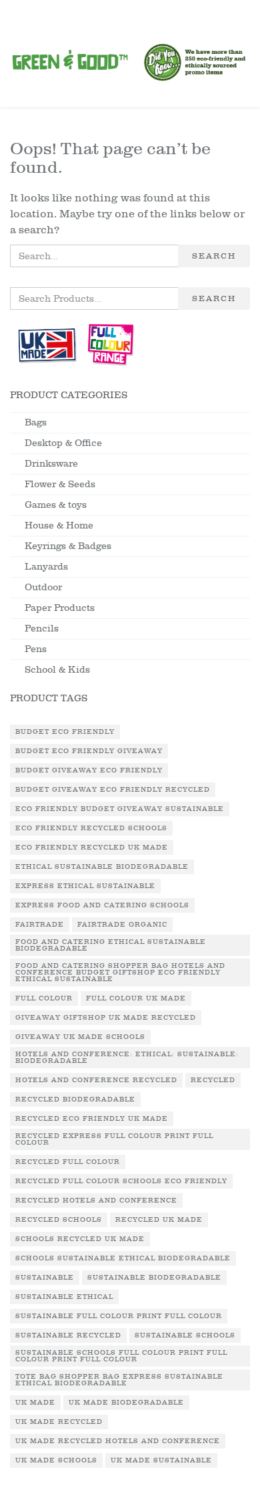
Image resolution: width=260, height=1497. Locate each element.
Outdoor (43, 587)
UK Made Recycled (59, 1422)
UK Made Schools (56, 1460)
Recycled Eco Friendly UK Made (91, 1119)
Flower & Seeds (60, 484)
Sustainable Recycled (68, 1335)
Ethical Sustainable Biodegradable (102, 867)
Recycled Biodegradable (75, 1099)
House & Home (59, 525)
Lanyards (46, 566)
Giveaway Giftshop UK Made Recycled (105, 1018)
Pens (36, 649)
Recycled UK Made (159, 1220)
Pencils (42, 628)
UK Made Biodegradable (126, 1403)
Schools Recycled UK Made (80, 1239)
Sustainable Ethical (64, 1297)
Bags (36, 422)
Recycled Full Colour (67, 1162)
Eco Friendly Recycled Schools (91, 828)
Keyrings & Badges (68, 546)
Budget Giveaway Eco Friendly (89, 770)
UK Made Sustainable (161, 1460)
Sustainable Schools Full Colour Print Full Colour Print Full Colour (121, 1356)
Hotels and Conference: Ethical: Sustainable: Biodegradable (127, 1057)
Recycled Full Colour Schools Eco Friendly (121, 1181)
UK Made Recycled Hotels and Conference (117, 1441)
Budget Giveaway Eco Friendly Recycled (112, 790)
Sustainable (44, 1278)
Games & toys (56, 505)
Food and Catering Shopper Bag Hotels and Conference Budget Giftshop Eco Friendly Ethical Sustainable (120, 972)
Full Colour (44, 998)
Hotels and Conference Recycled (96, 1080)
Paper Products (60, 608)
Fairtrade (39, 925)
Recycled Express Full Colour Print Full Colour (114, 1139)
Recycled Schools (58, 1220)
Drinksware (51, 463)
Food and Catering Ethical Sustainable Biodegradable (110, 945)
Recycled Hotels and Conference (96, 1201)
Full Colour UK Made (136, 998)
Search (214, 256)
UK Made (35, 1403)
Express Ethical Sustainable (85, 886)
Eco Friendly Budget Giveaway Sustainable (119, 809)
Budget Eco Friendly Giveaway (89, 751)
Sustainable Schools (185, 1335)
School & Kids (57, 669)
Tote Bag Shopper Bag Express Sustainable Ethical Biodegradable (119, 1380)
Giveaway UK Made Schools (80, 1037)
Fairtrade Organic (122, 925)
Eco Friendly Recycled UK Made (91, 848)
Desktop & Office (63, 443)
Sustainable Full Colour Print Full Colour (118, 1316)
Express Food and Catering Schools (102, 905)
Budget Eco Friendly (65, 732)
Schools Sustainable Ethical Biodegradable (123, 1258)
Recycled (213, 1080)
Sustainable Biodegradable (154, 1278)
